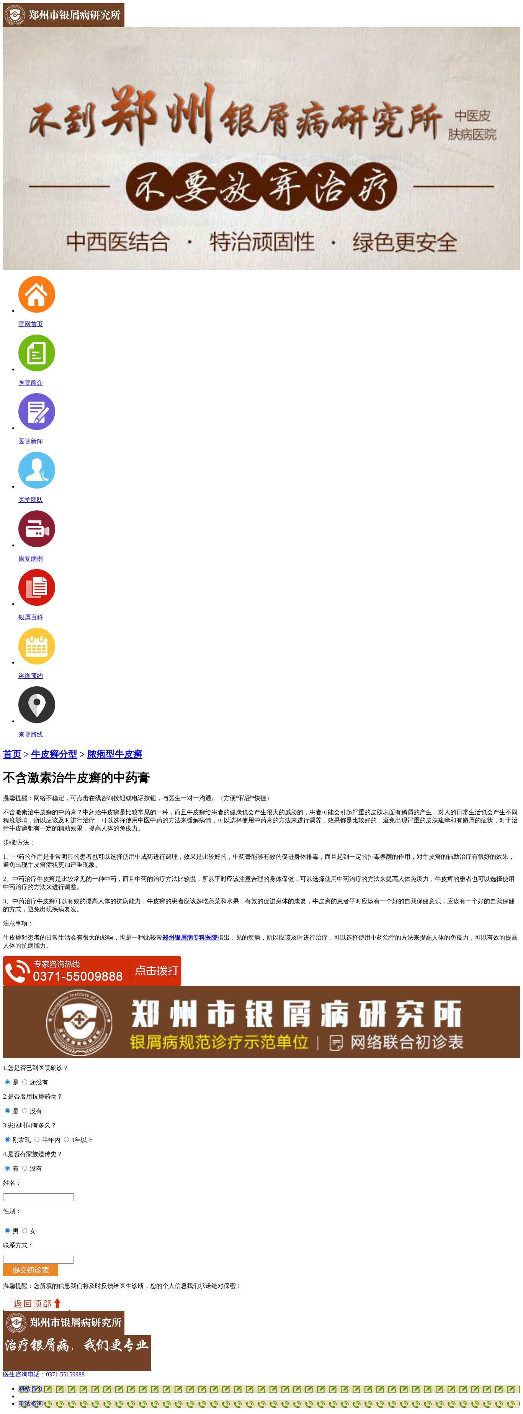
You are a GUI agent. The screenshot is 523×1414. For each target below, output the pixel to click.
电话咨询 (30, 1403)
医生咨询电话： (44, 1374)
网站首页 (30, 1388)
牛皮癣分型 (54, 754)
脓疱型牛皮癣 (114, 754)
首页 (12, 754)
